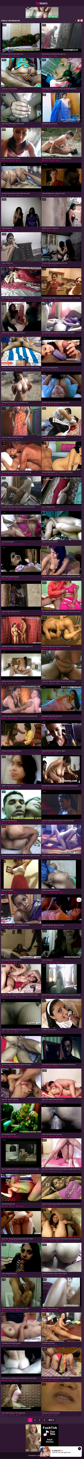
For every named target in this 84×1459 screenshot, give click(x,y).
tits (10, 1101)
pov (55, 230)
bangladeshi (13, 300)
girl (10, 230)
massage (19, 369)
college (14, 91)
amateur (5, 160)
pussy (21, 91)
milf (56, 753)
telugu (10, 753)
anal (9, 857)
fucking (57, 509)
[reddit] (78, 20)
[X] (75, 20)
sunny (18, 404)
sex (56, 56)
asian (62, 1310)
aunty (57, 195)
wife (57, 369)
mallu (51, 195)
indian (5, 56)
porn (50, 91)
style (56, 1345)
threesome (53, 823)
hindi (4, 335)
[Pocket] (81, 20)
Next (51, 1420)
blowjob (57, 300)
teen (56, 544)
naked (17, 474)
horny (16, 892)
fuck (56, 126)
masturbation (54, 1310)
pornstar (17, 927)
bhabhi (52, 474)
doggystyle (6, 91)
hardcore (12, 195)
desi (10, 56)
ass (51, 544)
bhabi (56, 439)
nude (16, 230)
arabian (19, 1310)
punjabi (57, 335)
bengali (17, 56)
